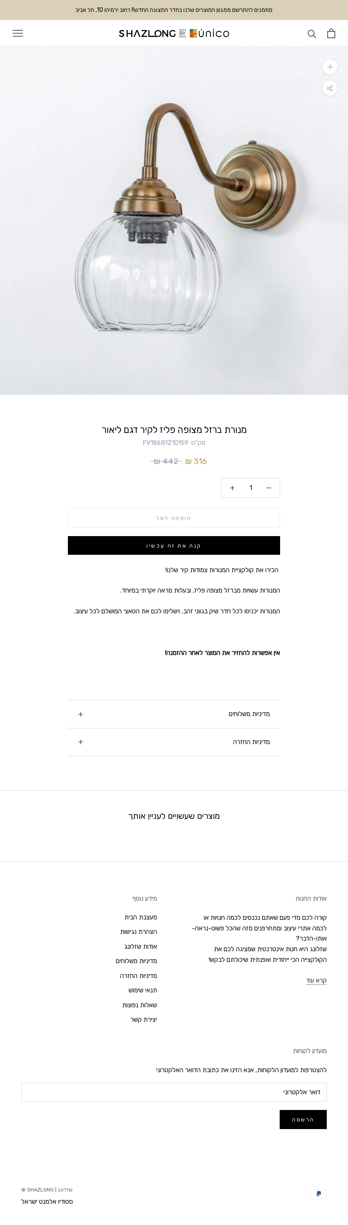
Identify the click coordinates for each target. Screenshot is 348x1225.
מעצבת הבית (140, 917)
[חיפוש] (312, 33)
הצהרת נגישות (138, 932)
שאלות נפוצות (139, 1005)
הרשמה (303, 1119)
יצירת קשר (143, 1019)
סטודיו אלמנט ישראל (47, 1201)
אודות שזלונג (140, 946)
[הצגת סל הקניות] (331, 33)
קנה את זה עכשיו (174, 545)
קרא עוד (316, 980)
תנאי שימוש (143, 990)
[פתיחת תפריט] (18, 33)
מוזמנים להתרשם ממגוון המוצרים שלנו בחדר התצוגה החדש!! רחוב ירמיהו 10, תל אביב (174, 10)
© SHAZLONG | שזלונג (47, 1190)
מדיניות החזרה (251, 742)
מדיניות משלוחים (249, 714)
